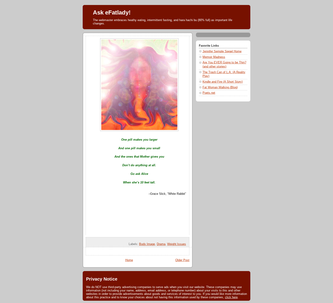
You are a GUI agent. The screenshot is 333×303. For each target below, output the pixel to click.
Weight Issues (176, 244)
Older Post (182, 260)
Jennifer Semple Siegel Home (222, 51)
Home (129, 260)
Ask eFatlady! (112, 12)
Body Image (147, 244)
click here (231, 297)
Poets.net (209, 92)
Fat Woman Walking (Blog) (220, 87)
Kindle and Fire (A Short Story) (223, 81)
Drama (161, 244)
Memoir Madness (214, 57)
